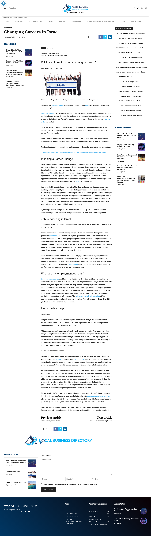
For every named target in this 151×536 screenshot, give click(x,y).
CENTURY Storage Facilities (131, 81)
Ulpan (58, 359)
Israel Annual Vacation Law (16, 482)
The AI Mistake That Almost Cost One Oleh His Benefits (14, 52)
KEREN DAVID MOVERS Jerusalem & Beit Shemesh (131, 72)
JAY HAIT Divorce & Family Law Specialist (131, 43)
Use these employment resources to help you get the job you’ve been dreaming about (74, 152)
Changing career (47, 113)
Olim (87, 105)
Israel (98, 100)
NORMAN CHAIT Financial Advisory (131, 57)
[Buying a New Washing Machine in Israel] (28, 63)
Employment (6, 17)
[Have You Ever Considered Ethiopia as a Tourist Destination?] (28, 73)
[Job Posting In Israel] (32, 474)
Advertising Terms (71, 513)
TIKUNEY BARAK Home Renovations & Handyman (131, 48)
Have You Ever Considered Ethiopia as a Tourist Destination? (14, 72)
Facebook (53, 236)
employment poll (58, 105)
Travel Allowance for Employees (100, 421)
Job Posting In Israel (13, 472)
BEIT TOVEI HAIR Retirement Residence (131, 77)
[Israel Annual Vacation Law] (32, 485)
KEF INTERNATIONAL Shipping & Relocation (131, 53)
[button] (146, 8)
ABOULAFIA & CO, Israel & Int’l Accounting (131, 62)
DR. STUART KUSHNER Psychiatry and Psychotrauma (131, 67)
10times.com (73, 264)
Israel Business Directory (74, 521)
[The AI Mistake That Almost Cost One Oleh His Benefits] (28, 52)
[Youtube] (141, 8)
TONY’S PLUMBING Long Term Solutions (131, 91)
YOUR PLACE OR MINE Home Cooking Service (131, 33)
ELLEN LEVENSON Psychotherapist (131, 96)
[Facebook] (134, 8)
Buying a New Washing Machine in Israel (14, 62)
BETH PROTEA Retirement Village (131, 106)
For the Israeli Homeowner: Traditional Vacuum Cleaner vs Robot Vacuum (126, 179)
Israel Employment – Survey (51, 421)
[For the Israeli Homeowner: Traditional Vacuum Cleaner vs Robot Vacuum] (141, 179)
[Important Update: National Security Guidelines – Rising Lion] (28, 83)
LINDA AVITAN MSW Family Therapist (131, 115)
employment (50, 48)
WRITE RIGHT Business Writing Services (131, 38)
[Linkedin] (110, 37)
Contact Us (69, 524)
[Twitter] (138, 8)
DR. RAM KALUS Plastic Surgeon (131, 110)
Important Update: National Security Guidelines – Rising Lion (15, 83)
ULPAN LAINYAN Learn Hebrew (131, 86)
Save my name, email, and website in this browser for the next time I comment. (70, 484)
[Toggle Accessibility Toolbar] (3, 3)
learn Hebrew (78, 359)
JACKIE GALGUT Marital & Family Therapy (131, 101)
